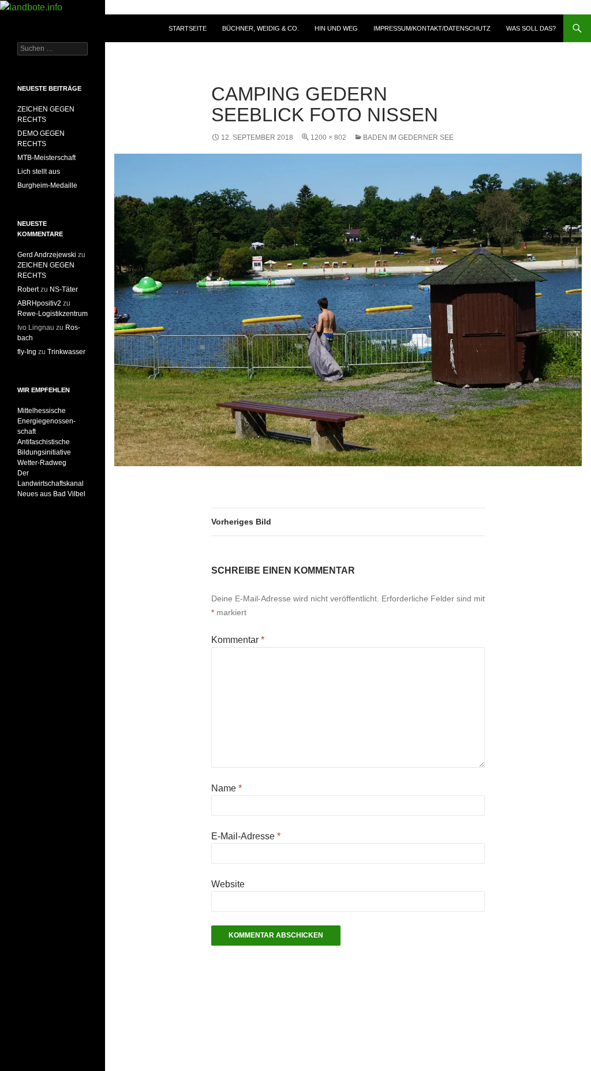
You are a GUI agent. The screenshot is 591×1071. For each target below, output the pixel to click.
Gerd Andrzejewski (46, 255)
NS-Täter (64, 289)
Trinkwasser (66, 352)
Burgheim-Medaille (47, 185)
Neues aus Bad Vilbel (51, 494)
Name (226, 788)
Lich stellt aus (38, 172)
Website (228, 884)
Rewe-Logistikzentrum (52, 314)
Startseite (188, 28)
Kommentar (237, 640)
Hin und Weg (336, 28)
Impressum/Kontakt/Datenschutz (432, 28)
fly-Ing (26, 352)
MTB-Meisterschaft (46, 158)
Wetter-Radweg (41, 463)
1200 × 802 (328, 137)
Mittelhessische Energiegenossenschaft (46, 421)
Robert (28, 289)
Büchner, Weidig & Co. (260, 28)
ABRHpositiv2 (39, 303)
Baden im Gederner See (408, 137)
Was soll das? (531, 28)
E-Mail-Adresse (245, 836)
